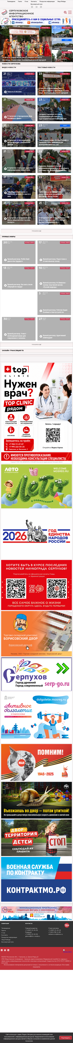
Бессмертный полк (36, 4)
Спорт (67, 40)
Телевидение (11, 1)
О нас (26, 1)
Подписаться (9, 1034)
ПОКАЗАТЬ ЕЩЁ (36, 344)
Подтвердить (65, 1038)
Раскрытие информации (47, 1)
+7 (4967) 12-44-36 (31, 930)
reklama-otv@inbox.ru (55, 934)
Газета (20, 1)
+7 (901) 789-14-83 (54, 932)
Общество (45, 27)
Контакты (34, 1)
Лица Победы (62, 1)
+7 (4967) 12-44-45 (54, 930)
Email (14, 1026)
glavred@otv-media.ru (32, 936)
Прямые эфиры (29, 242)
